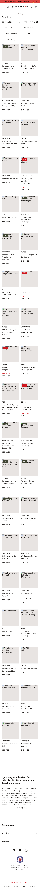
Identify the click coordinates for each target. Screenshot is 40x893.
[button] (20, 809)
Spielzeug (18, 802)
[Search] (8, 7)
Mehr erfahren (20, 869)
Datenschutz (33, 886)
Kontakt (16, 886)
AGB (23, 886)
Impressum (7, 886)
